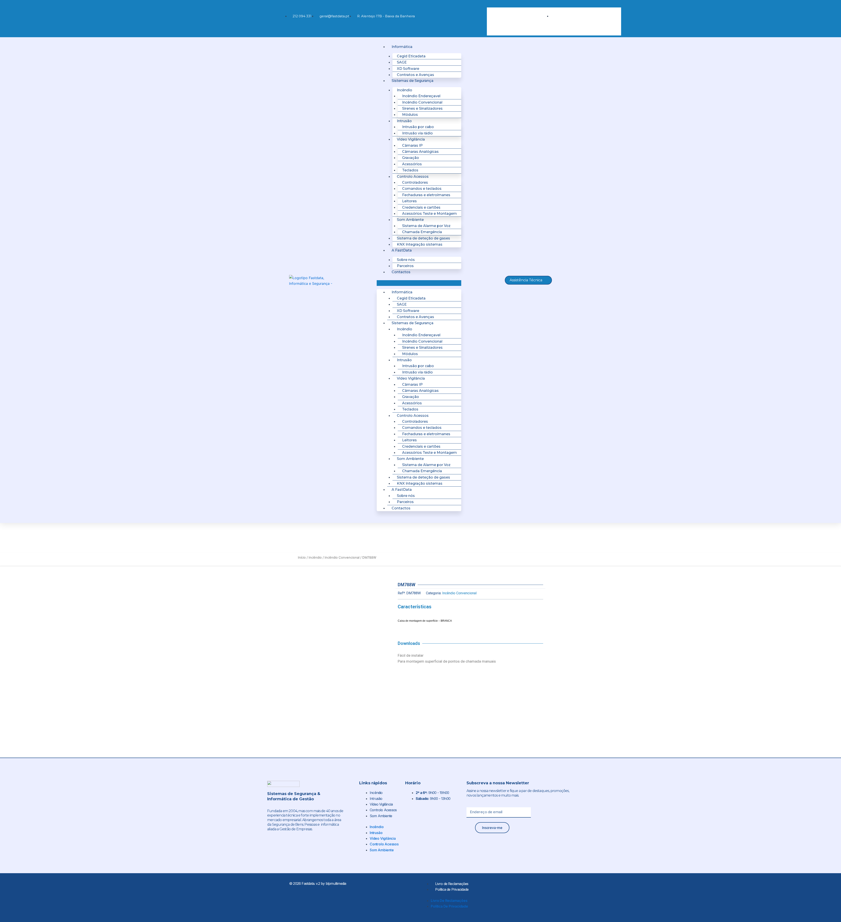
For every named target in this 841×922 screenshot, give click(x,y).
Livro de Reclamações (451, 884)
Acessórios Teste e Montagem (429, 213)
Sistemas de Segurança (412, 81)
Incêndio (315, 558)
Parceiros (405, 266)
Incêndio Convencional (342, 558)
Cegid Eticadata (411, 56)
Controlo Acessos (383, 810)
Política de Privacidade (451, 889)
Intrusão (376, 798)
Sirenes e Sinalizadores (422, 108)
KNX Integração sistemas (419, 244)
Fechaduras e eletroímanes (426, 195)
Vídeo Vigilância (381, 804)
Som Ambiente (381, 816)
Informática (402, 47)
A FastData (402, 250)
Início (302, 558)
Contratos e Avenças (415, 75)
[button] (516, 4)
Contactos (401, 272)
